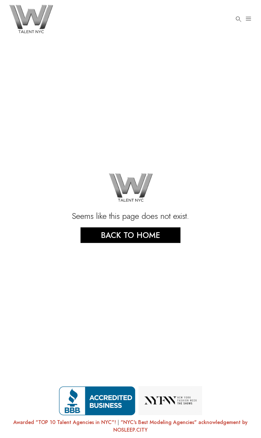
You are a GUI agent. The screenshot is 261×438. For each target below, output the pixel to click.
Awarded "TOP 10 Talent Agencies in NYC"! (64, 422)
